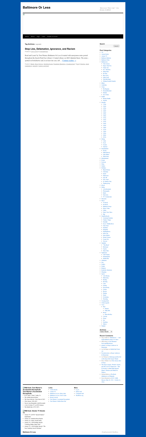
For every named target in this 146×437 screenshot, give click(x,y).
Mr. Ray (105, 73)
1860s (104, 110)
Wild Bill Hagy (107, 79)
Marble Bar (106, 258)
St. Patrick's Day (107, 181)
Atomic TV (104, 56)
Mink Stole (106, 156)
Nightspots (104, 252)
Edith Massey (106, 152)
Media (32, 64)
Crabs (104, 141)
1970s (104, 129)
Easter (104, 173)
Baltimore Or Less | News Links (58, 395)
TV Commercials (107, 197)
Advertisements (107, 189)
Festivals (103, 162)
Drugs (104, 318)
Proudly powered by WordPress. (110, 432)
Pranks (103, 266)
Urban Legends (105, 303)
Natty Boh (107, 310)
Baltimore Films (105, 60)
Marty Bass (106, 71)
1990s (104, 133)
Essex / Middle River (108, 224)
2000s (104, 135)
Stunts (104, 295)
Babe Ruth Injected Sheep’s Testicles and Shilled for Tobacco (110, 370)
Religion (103, 268)
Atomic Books (105, 54)
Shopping (103, 272)
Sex (104, 320)
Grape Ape (106, 67)
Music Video (106, 208)
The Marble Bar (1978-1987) (31, 407)
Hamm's (107, 308)
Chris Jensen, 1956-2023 (30, 401)
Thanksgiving (106, 183)
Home (27, 36)
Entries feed (79, 391)
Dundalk (105, 222)
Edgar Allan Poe (107, 65)
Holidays (103, 168)
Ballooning (106, 278)
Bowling (105, 281)
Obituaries (104, 260)
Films (102, 164)
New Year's (106, 179)
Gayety (105, 249)
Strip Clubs (106, 251)
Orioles (105, 289)
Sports (103, 274)
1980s (104, 131)
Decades (103, 102)
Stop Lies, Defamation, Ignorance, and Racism (50, 48)
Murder (105, 92)
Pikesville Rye (108, 314)
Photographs (106, 191)
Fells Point (105, 225)
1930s (104, 121)
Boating (105, 279)
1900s (104, 116)
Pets (102, 262)
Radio (104, 193)
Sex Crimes (106, 94)
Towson (105, 241)
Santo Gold (106, 77)
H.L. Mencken (106, 69)
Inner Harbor (106, 235)
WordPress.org (79, 395)
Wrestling (105, 299)
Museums (103, 198)
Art (102, 52)
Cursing (105, 316)
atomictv (103, 345)
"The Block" (106, 245)
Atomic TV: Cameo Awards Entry (33, 420)
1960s (104, 127)
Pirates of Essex (52, 36)
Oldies (104, 210)
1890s (104, 114)
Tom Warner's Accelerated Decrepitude (60, 399)
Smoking (105, 322)
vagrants (35, 66)
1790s (104, 104)
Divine (104, 150)
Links (43, 36)
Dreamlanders (104, 148)
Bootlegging (106, 89)
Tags (38, 36)
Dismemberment (107, 91)
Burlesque (105, 247)
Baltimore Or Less (36, 7)
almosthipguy (44, 51)
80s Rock (105, 204)
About (33, 36)
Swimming (106, 297)
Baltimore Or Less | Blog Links (58, 393)
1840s (104, 106)
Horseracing (106, 287)
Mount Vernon (39, 64)
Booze (104, 312)
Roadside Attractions (59, 64)
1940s (104, 123)
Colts (104, 283)
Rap (104, 214)
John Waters (106, 154)
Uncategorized (70, 64)
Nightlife (103, 243)
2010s (104, 137)
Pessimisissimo (105, 353)
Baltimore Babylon (106, 58)
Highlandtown (106, 231)
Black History (106, 170)
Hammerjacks (106, 256)
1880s (104, 112)
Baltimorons (104, 62)
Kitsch (103, 185)
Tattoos (105, 324)
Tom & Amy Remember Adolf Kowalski (34, 403)
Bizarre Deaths (107, 98)
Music (103, 200)
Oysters (105, 145)
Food (104, 143)
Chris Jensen (106, 64)
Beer (104, 306)
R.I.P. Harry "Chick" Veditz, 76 (32, 395)
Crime (103, 87)
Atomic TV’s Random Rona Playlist (33, 418)
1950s (104, 125)
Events (103, 160)
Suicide (105, 100)
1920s (104, 119)
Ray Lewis (105, 75)
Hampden (105, 229)
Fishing (105, 285)
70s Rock (105, 202)
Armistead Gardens (108, 218)
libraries (82, 64)
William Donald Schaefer (109, 81)
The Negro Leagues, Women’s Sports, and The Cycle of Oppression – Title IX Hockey (111, 366)
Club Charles (106, 254)
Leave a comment (43, 66)
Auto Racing (106, 276)
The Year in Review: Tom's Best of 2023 (34, 399)
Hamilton (105, 227)
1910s (104, 118)
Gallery (103, 166)
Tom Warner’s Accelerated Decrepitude (32, 392)
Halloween (105, 175)
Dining (103, 139)
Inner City (105, 233)
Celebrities (104, 85)
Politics (103, 264)
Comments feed (80, 393)
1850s (104, 108)
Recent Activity (54, 397)
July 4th (105, 177)
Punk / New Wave (107, 212)
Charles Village (107, 220)
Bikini (103, 83)
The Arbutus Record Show (31, 397)
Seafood (105, 146)
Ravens (105, 291)
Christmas (105, 172)
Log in (77, 389)
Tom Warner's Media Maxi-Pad (58, 401)
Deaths (103, 96)
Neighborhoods (48, 64)
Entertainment (104, 158)
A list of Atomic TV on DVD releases (34, 405)
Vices (102, 305)
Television (105, 195)
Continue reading (69, 60)
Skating (105, 293)
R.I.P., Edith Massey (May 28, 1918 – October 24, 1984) (111, 380)
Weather (103, 326)
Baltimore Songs (107, 206)
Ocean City (106, 239)
